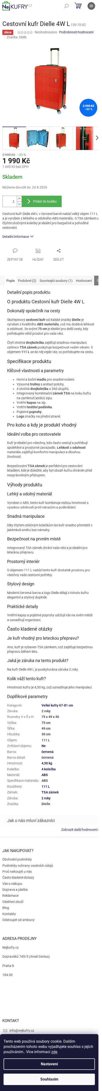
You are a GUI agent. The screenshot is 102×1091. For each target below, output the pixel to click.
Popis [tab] (10, 281)
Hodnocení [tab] (84, 281)
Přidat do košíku (45, 201)
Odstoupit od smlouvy (18, 920)
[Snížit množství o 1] (19, 204)
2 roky (46, 798)
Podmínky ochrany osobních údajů (27, 865)
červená (48, 752)
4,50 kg (47, 763)
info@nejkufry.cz (21, 1030)
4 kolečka (49, 769)
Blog (5, 908)
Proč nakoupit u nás (17, 871)
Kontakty (9, 914)
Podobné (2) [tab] (27, 281)
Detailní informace (15, 237)
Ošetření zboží (12, 902)
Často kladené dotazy (18, 877)
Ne (44, 746)
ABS (45, 775)
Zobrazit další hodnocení (79, 830)
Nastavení (49, 1064)
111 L (46, 786)
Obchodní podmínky (17, 859)
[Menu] (91, 6)
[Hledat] (66, 6)
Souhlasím (49, 1079)
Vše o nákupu (12, 884)
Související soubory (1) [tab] (56, 281)
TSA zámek (50, 792)
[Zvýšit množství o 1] (19, 198)
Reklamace (10, 895)
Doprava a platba (15, 890)
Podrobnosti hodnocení (76, 32)
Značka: (17, 37)
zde (54, 1052)
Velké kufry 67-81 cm (57, 705)
